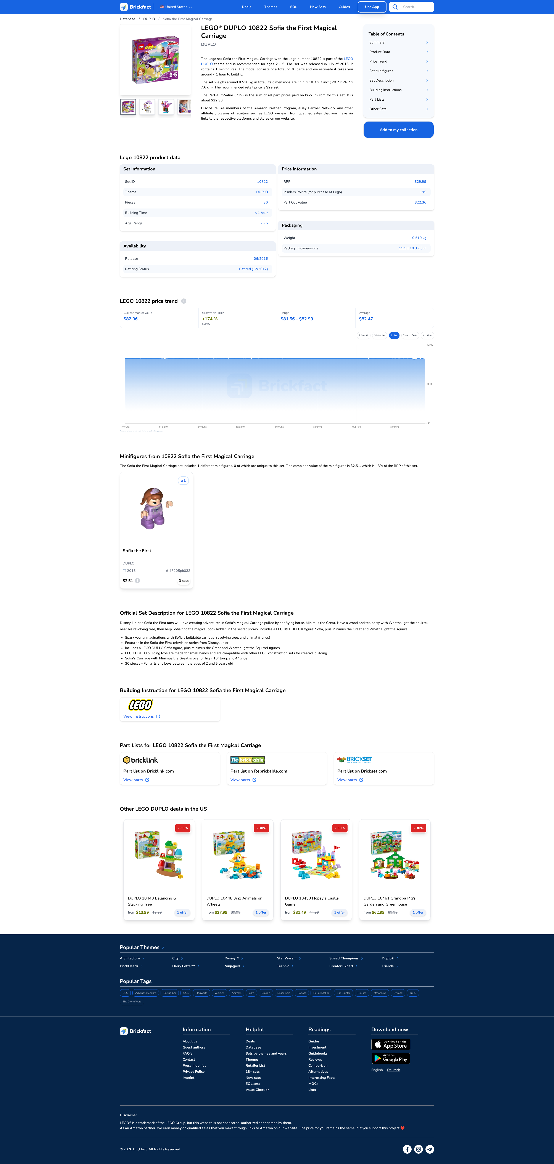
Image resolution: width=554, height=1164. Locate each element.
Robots (302, 993)
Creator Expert (341, 966)
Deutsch (393, 1070)
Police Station (321, 993)
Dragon (265, 993)
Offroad (398, 993)
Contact (189, 1059)
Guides (344, 7)
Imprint (188, 1077)
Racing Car (169, 993)
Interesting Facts (321, 1077)
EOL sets (253, 1083)
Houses (362, 993)
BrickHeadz (129, 966)
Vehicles (219, 993)
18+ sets (253, 1071)
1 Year (394, 335)
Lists (312, 1089)
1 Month (364, 335)
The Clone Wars (132, 1001)
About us (190, 1041)
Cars (251, 993)
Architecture (130, 958)
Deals (246, 7)
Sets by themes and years (266, 1053)
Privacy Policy (194, 1071)
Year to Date (410, 335)
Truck (413, 993)
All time (427, 335)
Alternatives (318, 1071)
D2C (125, 993)
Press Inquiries (194, 1065)
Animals (237, 993)
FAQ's (187, 1053)
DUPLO (262, 192)
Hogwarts (201, 993)
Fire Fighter (343, 993)
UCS (185, 993)
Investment (317, 1047)
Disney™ (232, 958)
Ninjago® (232, 966)
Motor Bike (380, 993)
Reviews (315, 1059)
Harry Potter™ (183, 966)
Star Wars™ (286, 958)
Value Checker (257, 1089)
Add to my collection (399, 129)
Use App (372, 7)
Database (253, 1047)
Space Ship (283, 993)
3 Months (379, 335)
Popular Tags (136, 981)
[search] (395, 7)
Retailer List (255, 1065)
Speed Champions (344, 958)
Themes (270, 7)
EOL (293, 7)
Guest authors (194, 1047)
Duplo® (388, 958)
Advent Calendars (145, 993)
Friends (388, 966)
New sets (253, 1077)
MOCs (313, 1083)
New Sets (318, 7)
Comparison (317, 1065)
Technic (283, 966)
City (175, 958)
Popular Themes (139, 947)
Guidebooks (318, 1053)
